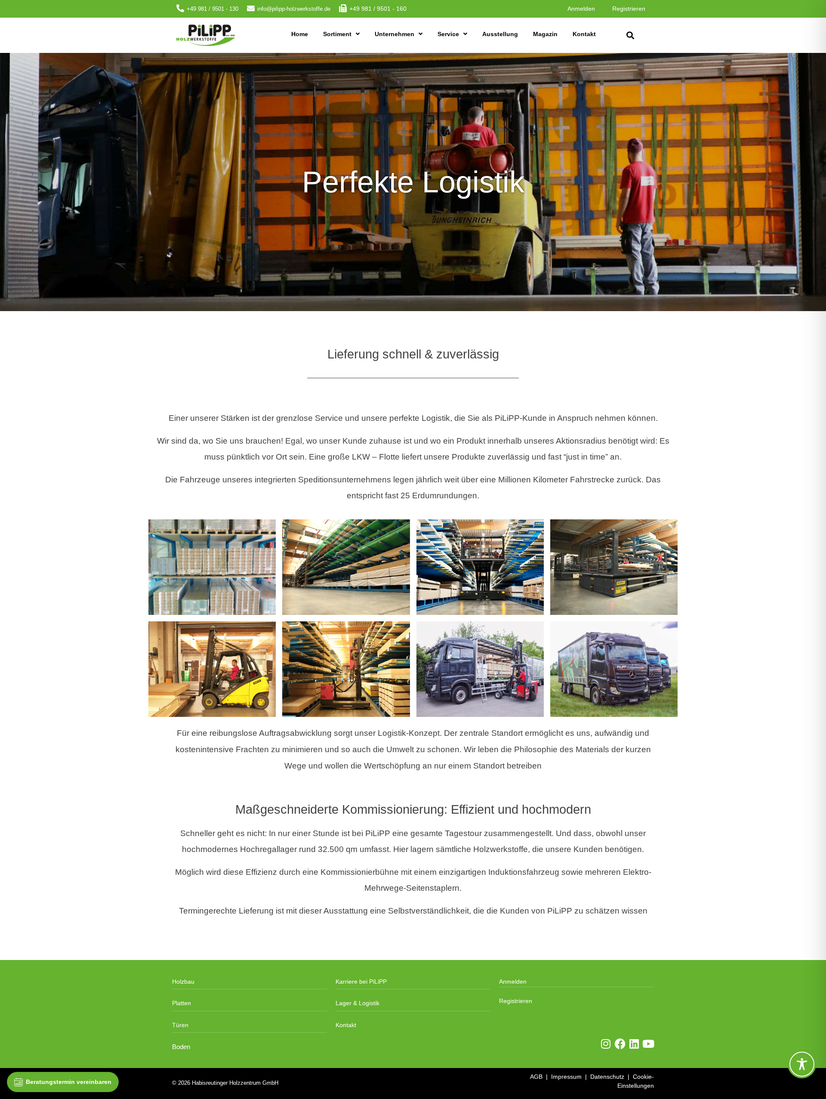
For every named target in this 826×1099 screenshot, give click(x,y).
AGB (536, 1076)
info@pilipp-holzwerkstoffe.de (293, 9)
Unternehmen (394, 34)
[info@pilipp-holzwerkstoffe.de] (251, 8)
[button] (630, 35)
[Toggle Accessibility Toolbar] (802, 1064)
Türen (180, 1025)
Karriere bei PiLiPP (361, 981)
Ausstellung (500, 34)
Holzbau (183, 981)
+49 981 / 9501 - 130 (212, 9)
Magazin (545, 34)
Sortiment (337, 34)
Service (448, 34)
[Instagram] (606, 1043)
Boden (181, 1046)
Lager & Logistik (357, 1003)
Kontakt (584, 34)
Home (299, 34)
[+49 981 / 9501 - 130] (180, 8)
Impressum (566, 1076)
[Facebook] (620, 1043)
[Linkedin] (634, 1043)
